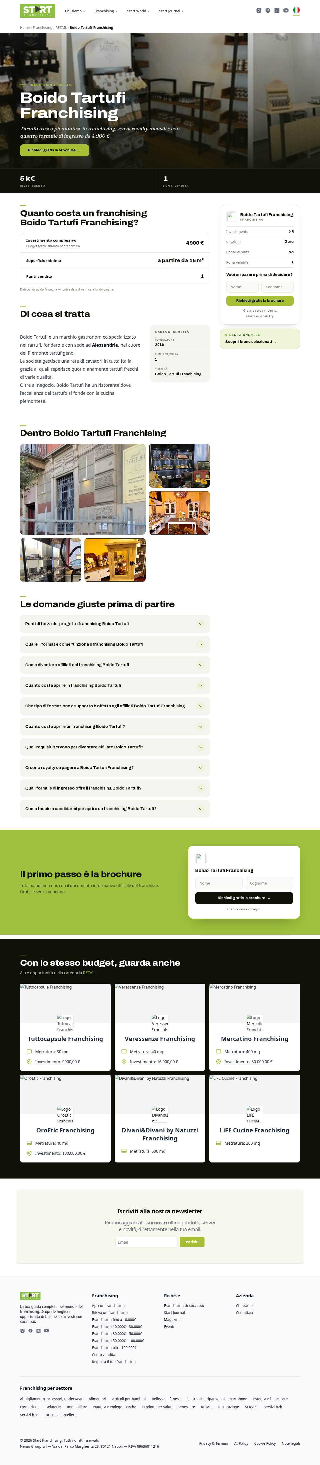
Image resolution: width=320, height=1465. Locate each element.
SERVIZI (251, 1406)
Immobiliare (77, 1406)
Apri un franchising (108, 1305)
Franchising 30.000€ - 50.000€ (117, 1333)
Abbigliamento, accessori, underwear (51, 1398)
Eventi (169, 1326)
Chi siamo (73, 11)
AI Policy (241, 1443)
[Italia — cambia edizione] (296, 11)
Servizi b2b (273, 1406)
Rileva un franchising (110, 1312)
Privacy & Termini (213, 1443)
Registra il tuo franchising (114, 1361)
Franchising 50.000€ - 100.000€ (118, 1340)
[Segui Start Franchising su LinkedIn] (277, 11)
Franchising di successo (184, 1305)
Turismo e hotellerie (61, 1414)
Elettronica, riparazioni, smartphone (216, 1398)
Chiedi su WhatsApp (260, 316)
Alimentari (97, 1398)
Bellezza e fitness (166, 1398)
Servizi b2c (29, 1414)
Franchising (104, 11)
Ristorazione (228, 1406)
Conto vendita (103, 1354)
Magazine (172, 1319)
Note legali (291, 1443)
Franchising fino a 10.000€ (114, 1319)
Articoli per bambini (129, 1398)
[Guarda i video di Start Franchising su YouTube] (286, 11)
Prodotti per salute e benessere (168, 1406)
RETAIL (61, 27)
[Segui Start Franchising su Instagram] (259, 11)
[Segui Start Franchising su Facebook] (268, 11)
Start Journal (169, 11)
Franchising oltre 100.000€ (114, 1347)
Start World (136, 11)
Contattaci (244, 1312)
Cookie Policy (265, 1443)
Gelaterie (53, 1406)
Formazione (30, 1406)
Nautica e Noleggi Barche (114, 1406)
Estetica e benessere (270, 1398)
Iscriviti (192, 1241)
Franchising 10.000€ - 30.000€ (117, 1326)
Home (25, 27)
